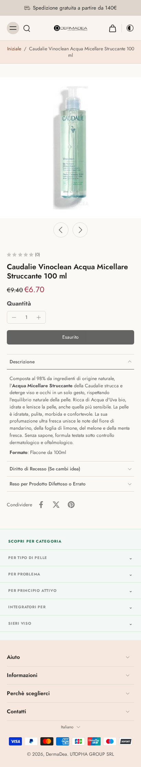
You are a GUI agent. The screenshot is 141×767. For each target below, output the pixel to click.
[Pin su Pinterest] (71, 504)
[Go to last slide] (60, 229)
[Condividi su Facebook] (41, 504)
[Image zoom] (70, 147)
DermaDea (56, 754)
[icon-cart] (112, 28)
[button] (70, 337)
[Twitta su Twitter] (56, 504)
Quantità (19, 303)
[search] (26, 28)
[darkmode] (128, 28)
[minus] (14, 317)
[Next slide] (80, 229)
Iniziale (15, 48)
